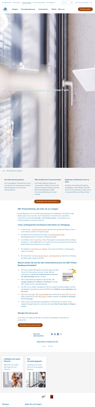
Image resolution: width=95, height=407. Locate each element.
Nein (51, 346)
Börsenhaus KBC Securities (67, 294)
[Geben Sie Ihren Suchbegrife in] (71, 2)
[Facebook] (52, 334)
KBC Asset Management (44, 294)
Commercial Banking (39, 2)
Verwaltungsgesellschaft (56, 235)
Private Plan (37, 240)
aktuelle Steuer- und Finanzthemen (49, 256)
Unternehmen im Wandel (38, 249)
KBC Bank (42, 296)
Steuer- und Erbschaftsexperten (36, 229)
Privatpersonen (6, 2)
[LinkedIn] (58, 334)
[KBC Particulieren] (5, 9)
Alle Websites (51, 2)
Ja (45, 346)
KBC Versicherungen (28, 294)
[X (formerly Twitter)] (55, 334)
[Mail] (61, 334)
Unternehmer (17, 2)
